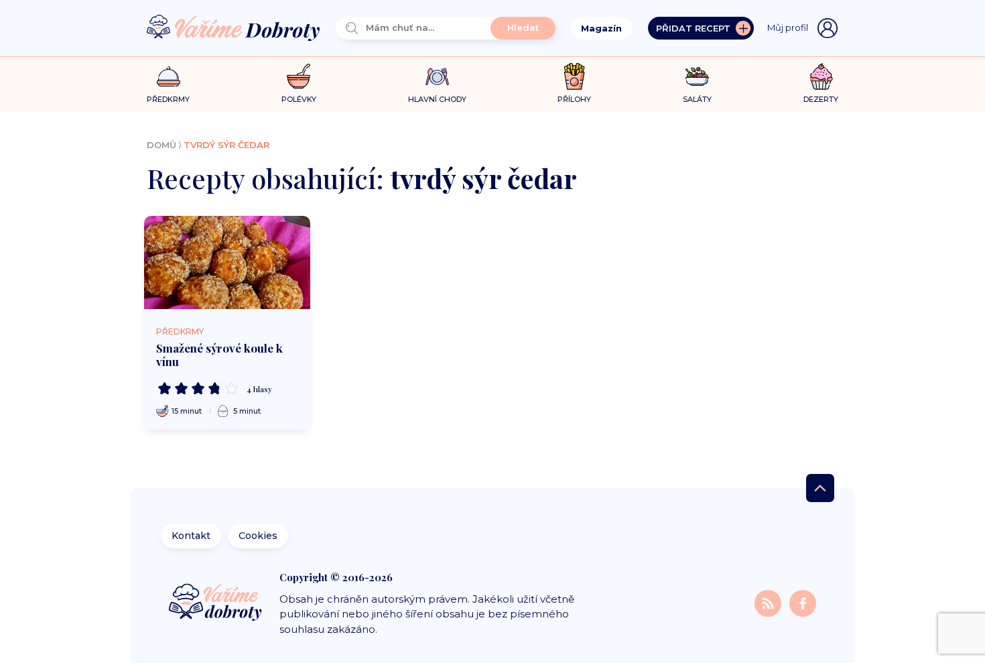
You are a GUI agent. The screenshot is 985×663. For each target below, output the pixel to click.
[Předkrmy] (168, 76)
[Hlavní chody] (437, 77)
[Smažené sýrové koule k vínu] (227, 263)
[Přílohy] (574, 76)
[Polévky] (298, 77)
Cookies (258, 536)
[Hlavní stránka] (233, 28)
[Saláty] (697, 76)
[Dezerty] (821, 76)
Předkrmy (180, 331)
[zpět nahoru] (820, 488)
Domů (161, 144)
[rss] (769, 602)
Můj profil (787, 27)
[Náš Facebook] (802, 602)
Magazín (601, 28)
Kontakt (191, 536)
